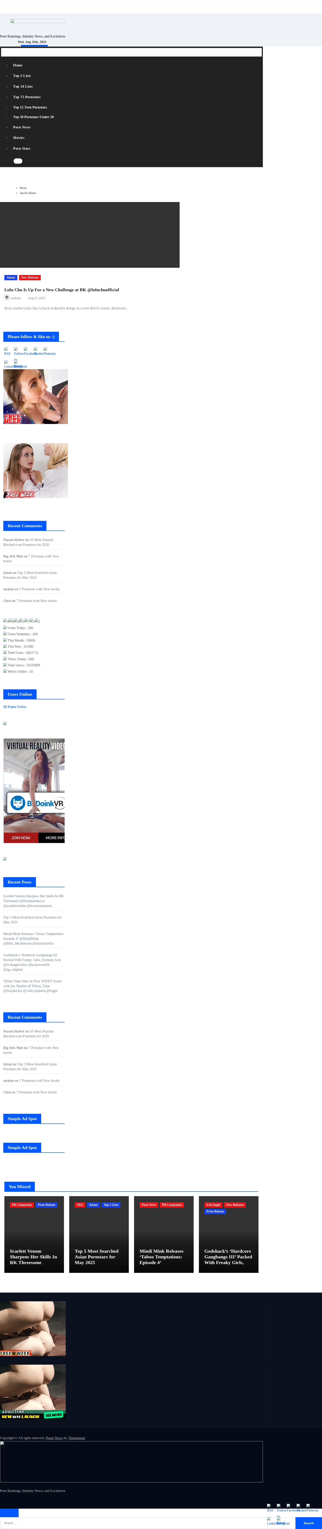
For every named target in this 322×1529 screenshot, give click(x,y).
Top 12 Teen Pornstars (30, 107)
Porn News (22, 127)
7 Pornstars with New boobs (39, 589)
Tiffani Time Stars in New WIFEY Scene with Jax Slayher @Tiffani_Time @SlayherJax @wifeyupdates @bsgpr (32, 986)
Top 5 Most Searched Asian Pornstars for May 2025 (97, 1256)
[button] (27, 161)
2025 (80, 1204)
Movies (18, 138)
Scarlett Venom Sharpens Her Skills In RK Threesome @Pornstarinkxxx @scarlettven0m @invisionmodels (33, 901)
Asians (11, 277)
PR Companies (22, 1204)
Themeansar (76, 1438)
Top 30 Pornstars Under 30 (33, 117)
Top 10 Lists (23, 86)
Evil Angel (213, 1204)
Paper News (54, 1438)
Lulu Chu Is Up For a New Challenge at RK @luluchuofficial (61, 289)
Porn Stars (21, 148)
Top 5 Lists (22, 76)
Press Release (46, 1204)
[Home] (6, 52)
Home (17, 65)
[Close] (9, 1513)
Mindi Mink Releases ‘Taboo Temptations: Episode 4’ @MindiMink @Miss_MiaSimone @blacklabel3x (33, 938)
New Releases (30, 277)
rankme (16, 298)
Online (14, 707)
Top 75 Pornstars (27, 97)
